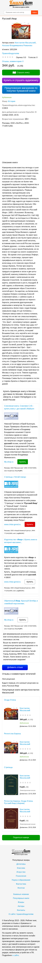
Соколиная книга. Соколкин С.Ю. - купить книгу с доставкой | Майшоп (19, 407)
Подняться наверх (21, 837)
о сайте (15, 955)
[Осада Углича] (11, 717)
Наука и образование (21, 880)
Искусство (21, 872)
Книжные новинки (21, 894)
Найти (34, 12)
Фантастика (21, 884)
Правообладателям (10, 53)
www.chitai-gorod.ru (12, 524)
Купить (22, 462)
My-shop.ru (8, 462)
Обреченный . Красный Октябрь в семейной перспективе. (21, 602)
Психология (21, 876)
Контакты (21, 910)
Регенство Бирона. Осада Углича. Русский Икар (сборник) (18, 802)
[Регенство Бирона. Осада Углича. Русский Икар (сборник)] (11, 818)
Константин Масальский (25, 43)
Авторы (21, 906)
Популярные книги (21, 898)
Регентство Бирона (12, 734)
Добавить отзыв (15, 667)
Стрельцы (8, 767)
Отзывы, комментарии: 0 (12, 61)
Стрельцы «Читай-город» (15, 477)
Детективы (21, 864)
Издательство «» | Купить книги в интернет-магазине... (20, 541)
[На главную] (21, 4)
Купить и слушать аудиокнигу (21, 80)
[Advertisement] (21, 144)
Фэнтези (21, 888)
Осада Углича (10, 700)
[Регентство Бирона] (11, 751)
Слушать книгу (23, 73)
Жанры (21, 902)
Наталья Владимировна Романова (17, 45)
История (11, 101)
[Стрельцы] (11, 785)
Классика (21, 868)
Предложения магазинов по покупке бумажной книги (21, 89)
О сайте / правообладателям (21, 914)
